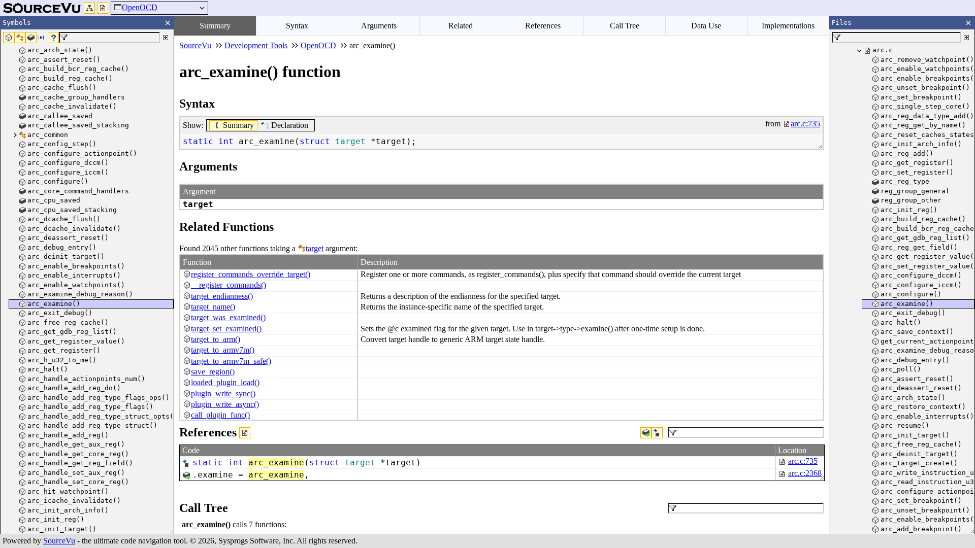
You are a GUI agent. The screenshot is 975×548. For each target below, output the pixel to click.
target (314, 248)
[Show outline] (89, 8)
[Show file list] (102, 8)
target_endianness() (222, 296)
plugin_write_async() (225, 404)
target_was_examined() (228, 317)
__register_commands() (228, 285)
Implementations (788, 25)
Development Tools (255, 45)
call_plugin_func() (220, 414)
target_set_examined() (226, 328)
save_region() (213, 371)
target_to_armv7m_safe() (231, 361)
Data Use (706, 25)
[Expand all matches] (165, 37)
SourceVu (59, 540)
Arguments (379, 25)
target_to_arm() (215, 339)
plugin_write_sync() (223, 393)
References (543, 25)
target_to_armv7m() (222, 350)
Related (460, 25)
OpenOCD (139, 7)
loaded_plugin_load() (225, 382)
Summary (215, 25)
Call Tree (624, 25)
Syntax (297, 25)
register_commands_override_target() (250, 274)
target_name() (213, 306)
